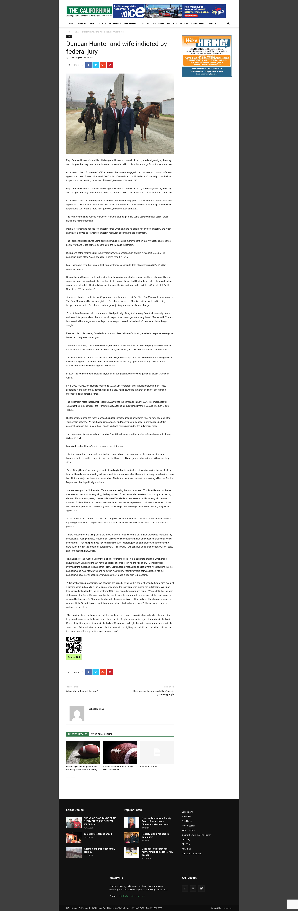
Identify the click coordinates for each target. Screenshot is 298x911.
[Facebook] (185, 888)
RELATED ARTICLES (77, 734)
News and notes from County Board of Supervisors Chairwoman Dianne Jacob (156, 821)
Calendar (82, 23)
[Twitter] (201, 888)
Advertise (186, 848)
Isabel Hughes (75, 58)
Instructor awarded (149, 766)
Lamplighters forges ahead (98, 834)
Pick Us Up (187, 821)
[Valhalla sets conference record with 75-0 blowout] (120, 752)
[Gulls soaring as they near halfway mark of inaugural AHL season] (131, 852)
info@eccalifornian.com (133, 896)
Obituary (172, 23)
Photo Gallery (188, 825)
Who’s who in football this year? (82, 691)
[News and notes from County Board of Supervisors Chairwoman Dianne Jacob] (131, 822)
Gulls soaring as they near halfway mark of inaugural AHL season (157, 852)
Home (70, 23)
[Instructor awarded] (157, 752)
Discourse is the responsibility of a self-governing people (153, 693)
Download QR (74, 657)
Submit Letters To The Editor (196, 834)
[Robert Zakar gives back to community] (131, 837)
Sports (102, 23)
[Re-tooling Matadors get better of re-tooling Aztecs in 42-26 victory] (83, 752)
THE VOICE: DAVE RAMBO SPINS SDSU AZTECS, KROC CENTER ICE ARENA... (100, 821)
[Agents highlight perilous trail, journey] (74, 852)
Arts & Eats (115, 23)
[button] (228, 23)
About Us (186, 816)
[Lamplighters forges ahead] (74, 837)
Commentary (131, 23)
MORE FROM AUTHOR (102, 734)
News (92, 23)
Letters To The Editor (152, 23)
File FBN (184, 23)
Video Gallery (188, 830)
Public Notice (198, 23)
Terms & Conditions (192, 853)
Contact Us (215, 23)
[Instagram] (193, 888)
